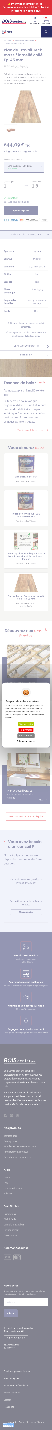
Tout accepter (26, 724)
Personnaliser (26, 735)
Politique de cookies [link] (26, 741)
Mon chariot (46, 23)
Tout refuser (26, 730)
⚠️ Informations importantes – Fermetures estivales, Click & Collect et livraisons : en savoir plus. (26, 7)
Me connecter (35, 23)
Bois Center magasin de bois (14, 20)
